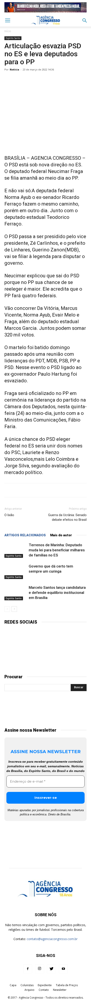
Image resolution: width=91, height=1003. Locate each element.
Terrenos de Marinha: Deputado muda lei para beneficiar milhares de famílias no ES (57, 550)
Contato (44, 990)
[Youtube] (63, 968)
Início (7, 31)
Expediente (45, 985)
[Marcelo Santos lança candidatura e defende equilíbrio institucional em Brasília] (15, 592)
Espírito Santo (13, 38)
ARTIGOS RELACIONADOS (25, 535)
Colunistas (27, 985)
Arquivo (29, 990)
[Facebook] (27, 968)
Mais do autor (61, 535)
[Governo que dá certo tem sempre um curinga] (15, 571)
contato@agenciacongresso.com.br (52, 939)
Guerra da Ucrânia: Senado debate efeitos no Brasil (67, 517)
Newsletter (59, 990)
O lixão (9, 515)
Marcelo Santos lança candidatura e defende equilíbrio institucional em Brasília (57, 592)
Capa (13, 985)
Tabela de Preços (67, 985)
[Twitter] (51, 968)
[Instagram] (39, 968)
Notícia (14, 69)
